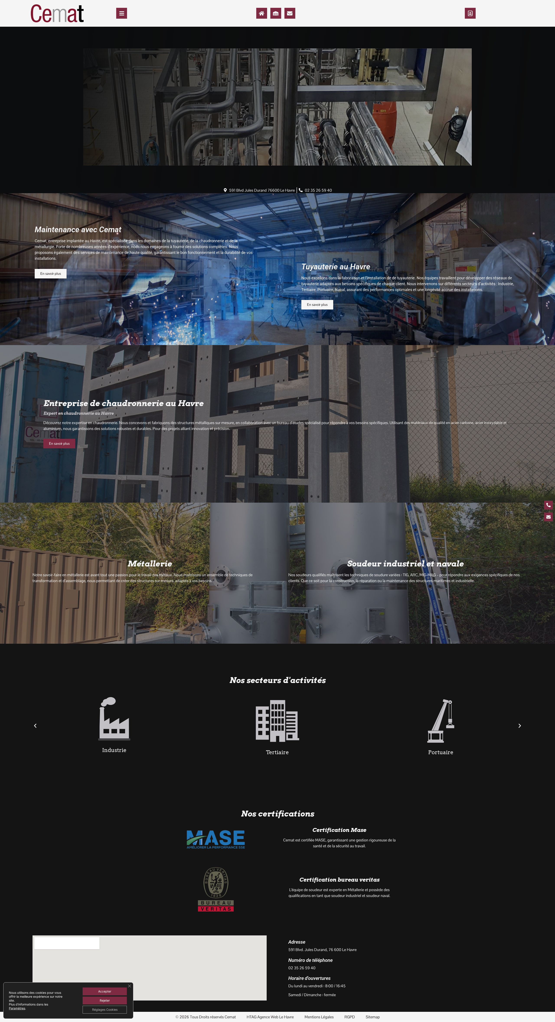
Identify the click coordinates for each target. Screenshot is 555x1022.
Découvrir (69, 143)
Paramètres (17, 1008)
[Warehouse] (275, 13)
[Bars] (121, 13)
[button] (35, 726)
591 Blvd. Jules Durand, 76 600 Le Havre (322, 949)
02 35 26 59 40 (301, 967)
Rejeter (105, 1000)
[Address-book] (470, 13)
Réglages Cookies (105, 1009)
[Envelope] (289, 13)
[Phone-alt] (548, 505)
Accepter (104, 991)
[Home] (261, 13)
